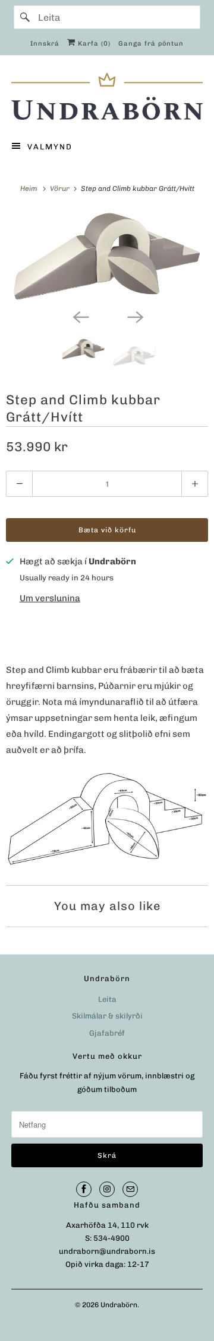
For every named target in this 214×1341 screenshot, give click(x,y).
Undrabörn (118, 1305)
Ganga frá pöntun (151, 43)
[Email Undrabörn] (130, 1189)
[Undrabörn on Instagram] (107, 1189)
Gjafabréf (107, 1033)
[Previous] (80, 316)
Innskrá (44, 43)
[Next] (134, 316)
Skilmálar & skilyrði (107, 1015)
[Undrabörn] (107, 96)
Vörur (60, 188)
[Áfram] (25, 17)
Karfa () (93, 43)
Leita (107, 999)
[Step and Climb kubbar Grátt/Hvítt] (107, 257)
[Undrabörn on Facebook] (84, 1189)
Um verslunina (50, 598)
